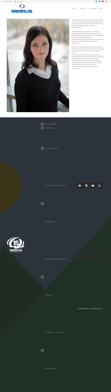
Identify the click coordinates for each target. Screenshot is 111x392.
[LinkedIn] (86, 186)
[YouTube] (93, 186)
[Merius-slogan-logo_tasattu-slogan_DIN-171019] (22, 8)
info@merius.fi (49, 128)
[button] (76, 9)
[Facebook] (80, 186)
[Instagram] (99, 186)
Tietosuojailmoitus (96, 308)
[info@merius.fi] (43, 128)
